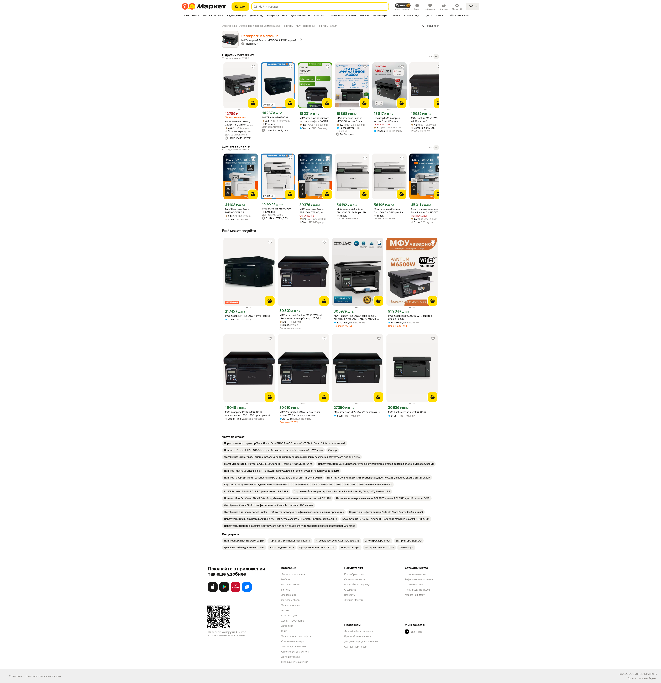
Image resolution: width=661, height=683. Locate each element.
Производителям (414, 584)
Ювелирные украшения (294, 662)
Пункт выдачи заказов (417, 589)
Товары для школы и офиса (296, 636)
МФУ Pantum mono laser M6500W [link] (407, 412)
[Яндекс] (652, 678)
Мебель (285, 579)
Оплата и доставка (354, 579)
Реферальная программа (419, 579)
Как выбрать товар (354, 574)
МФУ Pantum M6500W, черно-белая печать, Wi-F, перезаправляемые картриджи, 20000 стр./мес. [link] (300, 414)
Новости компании (415, 574)
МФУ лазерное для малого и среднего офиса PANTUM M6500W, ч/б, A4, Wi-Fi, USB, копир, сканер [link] (315, 120)
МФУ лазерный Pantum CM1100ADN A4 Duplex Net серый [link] (352, 211)
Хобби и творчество (292, 620)
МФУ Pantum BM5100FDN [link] (276, 208)
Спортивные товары (292, 641)
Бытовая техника (290, 584)
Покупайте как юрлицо (357, 584)
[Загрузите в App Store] (213, 591)
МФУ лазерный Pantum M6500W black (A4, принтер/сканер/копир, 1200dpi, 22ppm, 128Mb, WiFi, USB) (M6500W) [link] (301, 317)
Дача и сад (287, 625)
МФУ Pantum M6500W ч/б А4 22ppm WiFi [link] (426, 120)
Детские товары (290, 656)
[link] (284, 443)
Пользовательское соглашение (44, 676)
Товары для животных (293, 646)
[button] (429, 631)
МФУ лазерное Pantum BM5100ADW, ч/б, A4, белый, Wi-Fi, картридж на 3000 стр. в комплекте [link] (314, 211)
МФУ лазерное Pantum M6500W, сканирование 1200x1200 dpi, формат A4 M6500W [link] (248, 414)
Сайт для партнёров (355, 646)
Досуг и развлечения (293, 574)
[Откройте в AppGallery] (235, 591)
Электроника (288, 594)
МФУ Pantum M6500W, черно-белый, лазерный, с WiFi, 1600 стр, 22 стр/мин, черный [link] (356, 317)
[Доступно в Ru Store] (247, 591)
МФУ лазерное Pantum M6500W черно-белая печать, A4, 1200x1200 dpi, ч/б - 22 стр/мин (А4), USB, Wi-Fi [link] (352, 120)
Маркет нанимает (415, 594)
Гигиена (285, 589)
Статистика (15, 676)
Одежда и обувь (290, 600)
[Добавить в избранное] (253, 66)
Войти (473, 6)
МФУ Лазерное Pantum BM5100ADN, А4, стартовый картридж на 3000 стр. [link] (238, 211)
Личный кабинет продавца (359, 631)
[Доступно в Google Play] (224, 591)
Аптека (285, 610)
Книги (284, 631)
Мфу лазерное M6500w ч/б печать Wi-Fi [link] (357, 412)
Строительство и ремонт (295, 651)
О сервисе (350, 589)
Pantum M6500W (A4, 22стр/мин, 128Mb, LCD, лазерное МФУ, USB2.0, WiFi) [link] (238, 123)
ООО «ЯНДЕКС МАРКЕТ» (643, 674)
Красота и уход (289, 615)
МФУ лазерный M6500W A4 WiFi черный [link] (248, 315)
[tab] (191, 16)
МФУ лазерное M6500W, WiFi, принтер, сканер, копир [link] (410, 317)
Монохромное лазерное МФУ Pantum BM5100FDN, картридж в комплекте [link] (426, 211)
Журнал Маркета (353, 600)
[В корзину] (253, 103)
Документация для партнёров (361, 641)
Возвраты (349, 594)
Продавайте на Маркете (357, 636)
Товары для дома (290, 605)
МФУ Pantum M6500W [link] (275, 117)
